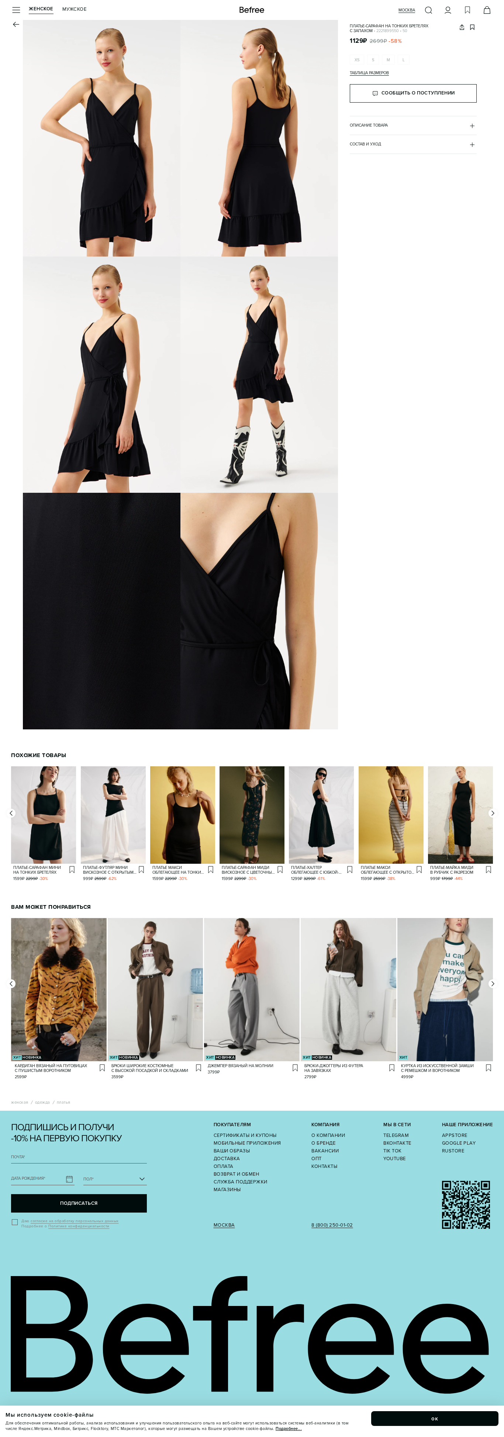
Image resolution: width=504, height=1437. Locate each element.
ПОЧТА (18, 1157)
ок (435, 1418)
